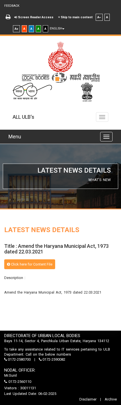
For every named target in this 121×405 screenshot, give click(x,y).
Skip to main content (76, 17)
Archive (110, 399)
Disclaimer (88, 399)
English (56, 28)
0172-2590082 (53, 359)
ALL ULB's (23, 117)
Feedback (11, 6)
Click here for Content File (31, 264)
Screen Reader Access (35, 17)
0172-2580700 (19, 359)
